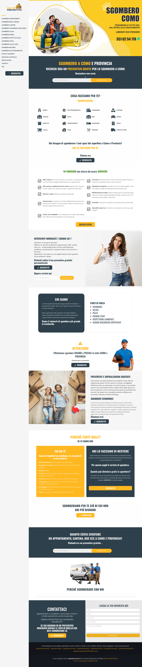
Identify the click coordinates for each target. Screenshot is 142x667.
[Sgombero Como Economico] (14, 7)
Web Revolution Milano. (111, 658)
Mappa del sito (92, 661)
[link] (85, 28)
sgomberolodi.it (56, 648)
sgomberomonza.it (42, 648)
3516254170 (16, 73)
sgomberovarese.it (110, 648)
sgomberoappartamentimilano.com (85, 651)
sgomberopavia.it (83, 648)
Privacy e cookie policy (80, 661)
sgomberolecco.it (97, 648)
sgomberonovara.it (69, 648)
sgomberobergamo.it (126, 648)
